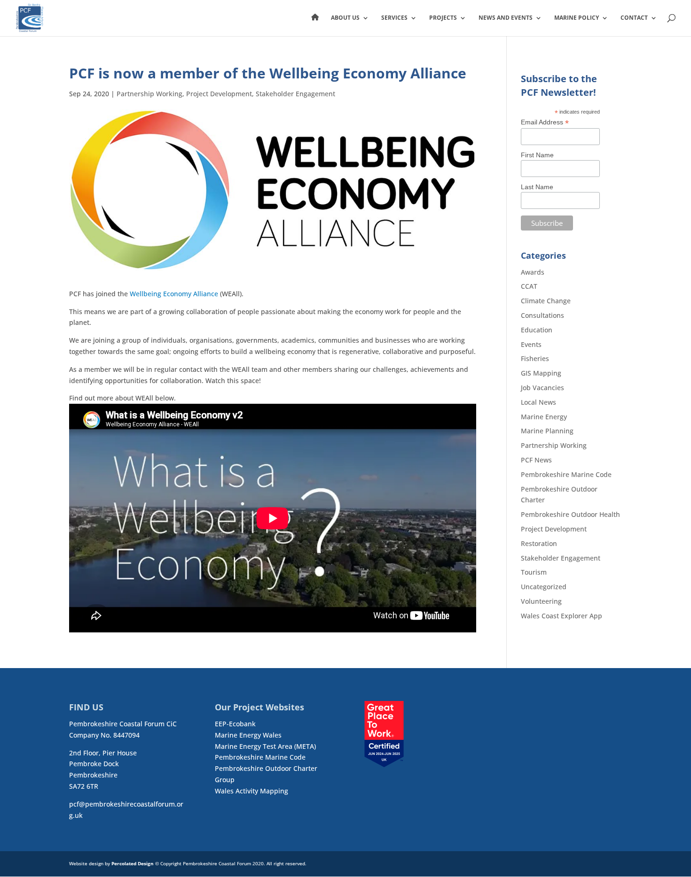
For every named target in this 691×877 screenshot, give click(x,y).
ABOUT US (345, 18)
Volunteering (541, 601)
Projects (443, 18)
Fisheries (535, 358)
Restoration (539, 543)
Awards (532, 272)
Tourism (534, 572)
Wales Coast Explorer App (561, 615)
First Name (537, 155)
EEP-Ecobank (235, 723)
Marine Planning (547, 430)
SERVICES (394, 18)
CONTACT (634, 18)
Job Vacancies (542, 387)
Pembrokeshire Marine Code (566, 474)
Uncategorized (543, 586)
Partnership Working (149, 93)
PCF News (536, 459)
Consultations (542, 315)
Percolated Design (132, 863)
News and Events (506, 18)
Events (531, 344)
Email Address (545, 122)
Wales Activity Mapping (251, 790)
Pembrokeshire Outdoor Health (570, 514)
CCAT (529, 286)
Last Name (537, 187)
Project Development (219, 93)
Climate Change (546, 300)
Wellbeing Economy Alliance (174, 293)
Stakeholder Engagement (295, 93)
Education (536, 329)
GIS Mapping (541, 373)
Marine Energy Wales (248, 735)
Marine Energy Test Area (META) (265, 746)
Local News (538, 402)
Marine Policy (576, 18)
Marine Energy (544, 416)
